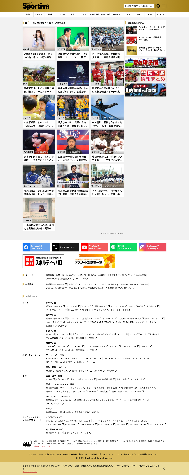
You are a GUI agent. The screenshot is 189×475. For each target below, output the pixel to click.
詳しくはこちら (30, 471)
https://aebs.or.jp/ (42, 446)
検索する (151, 6)
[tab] (50, 14)
